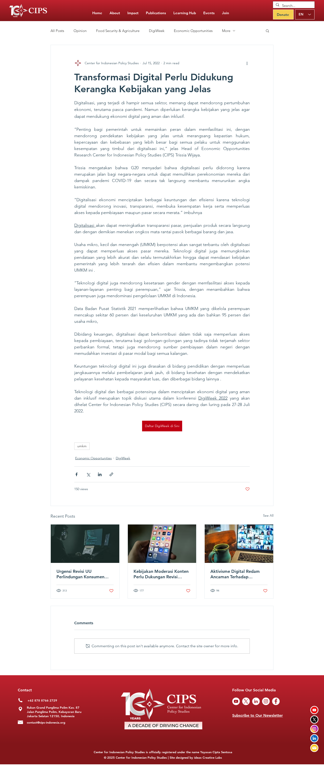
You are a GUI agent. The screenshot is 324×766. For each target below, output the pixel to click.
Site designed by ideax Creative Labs (196, 757)
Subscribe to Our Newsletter (257, 715)
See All (268, 515)
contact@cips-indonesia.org (46, 722)
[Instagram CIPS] (314, 729)
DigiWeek (156, 30)
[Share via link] (111, 474)
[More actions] (247, 63)
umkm (82, 446)
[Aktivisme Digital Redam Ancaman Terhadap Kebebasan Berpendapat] (239, 543)
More (226, 30)
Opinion (80, 30)
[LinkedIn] (256, 701)
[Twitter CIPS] (314, 719)
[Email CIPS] (314, 748)
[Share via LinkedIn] (99, 474)
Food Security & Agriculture (117, 30)
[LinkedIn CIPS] (314, 738)
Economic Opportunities (193, 30)
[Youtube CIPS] (314, 710)
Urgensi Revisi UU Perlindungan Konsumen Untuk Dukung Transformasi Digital (83, 574)
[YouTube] (236, 701)
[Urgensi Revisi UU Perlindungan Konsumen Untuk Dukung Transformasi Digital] (85, 543)
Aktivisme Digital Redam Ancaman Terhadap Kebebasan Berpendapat (235, 574)
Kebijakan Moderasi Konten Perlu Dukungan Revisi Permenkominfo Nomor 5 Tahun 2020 (161, 574)
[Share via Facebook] (76, 474)
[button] (156, 13)
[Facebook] (276, 701)
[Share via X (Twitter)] (88, 474)
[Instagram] (266, 701)
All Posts (57, 30)
